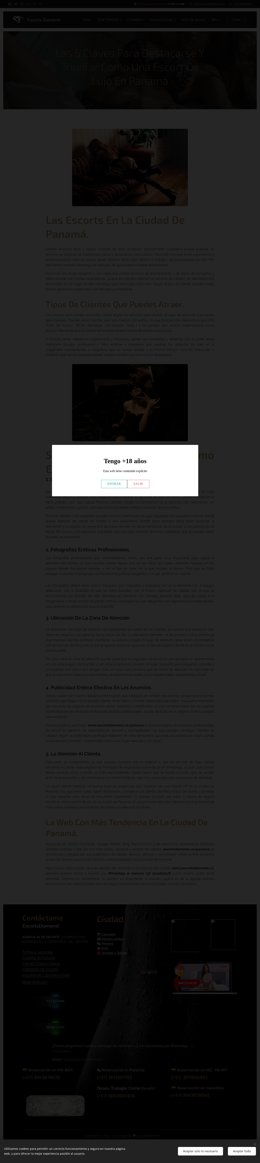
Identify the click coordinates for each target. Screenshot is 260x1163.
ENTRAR (114, 484)
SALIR (138, 484)
